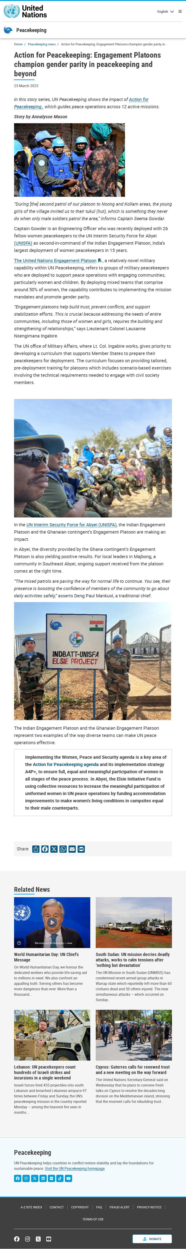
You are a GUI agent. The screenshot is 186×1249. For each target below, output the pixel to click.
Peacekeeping (31, 30)
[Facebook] (17, 1178)
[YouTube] (68, 1178)
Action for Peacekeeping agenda (66, 764)
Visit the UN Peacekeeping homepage (75, 1168)
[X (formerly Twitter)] (38, 1239)
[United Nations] (25, 11)
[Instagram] (26, 1178)
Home (18, 44)
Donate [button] (155, 1239)
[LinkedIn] (43, 1178)
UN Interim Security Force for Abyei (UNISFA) (72, 525)
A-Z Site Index (31, 1207)
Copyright (80, 1207)
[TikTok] (60, 1178)
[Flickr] (51, 1178)
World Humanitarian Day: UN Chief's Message (46, 957)
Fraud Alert (120, 1207)
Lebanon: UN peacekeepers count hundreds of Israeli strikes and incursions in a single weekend (45, 1072)
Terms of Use (93, 1219)
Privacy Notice (149, 1207)
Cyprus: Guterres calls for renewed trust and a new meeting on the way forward (133, 1069)
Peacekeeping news (42, 44)
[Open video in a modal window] (52, 922)
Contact (57, 1207)
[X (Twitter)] (34, 1178)
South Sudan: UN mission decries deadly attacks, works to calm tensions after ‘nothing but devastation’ (133, 960)
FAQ (99, 1207)
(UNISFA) (23, 243)
